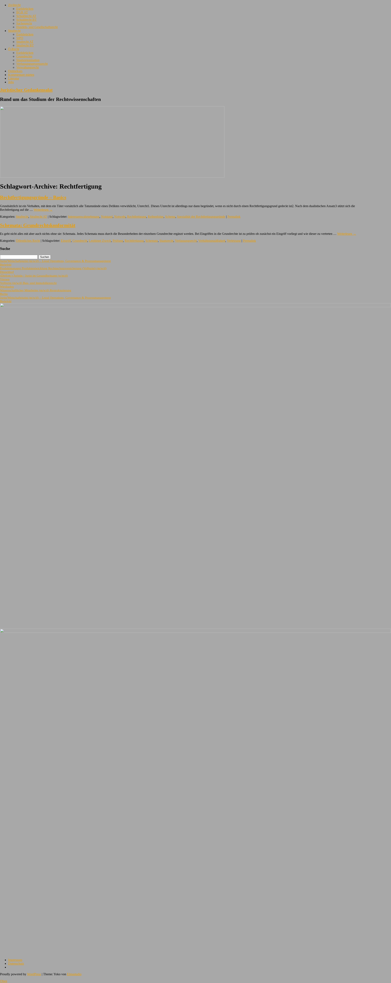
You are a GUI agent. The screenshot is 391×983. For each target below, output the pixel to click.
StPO (19, 38)
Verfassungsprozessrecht (32, 63)
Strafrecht (14, 30)
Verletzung (234, 240)
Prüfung (118, 240)
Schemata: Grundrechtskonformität (37, 225)
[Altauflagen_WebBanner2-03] (195, 631)
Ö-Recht (13, 49)
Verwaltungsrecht (27, 67)
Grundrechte (24, 56)
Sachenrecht (24, 23)
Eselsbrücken (24, 8)
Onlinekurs (15, 71)
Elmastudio (74, 974)
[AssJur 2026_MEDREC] (195, 306)
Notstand (107, 216)
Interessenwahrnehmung (83, 216)
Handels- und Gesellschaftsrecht (37, 27)
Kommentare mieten (21, 74)
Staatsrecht (166, 240)
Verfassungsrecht (186, 240)
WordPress (34, 974)
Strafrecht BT (25, 45)
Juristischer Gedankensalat (26, 89)
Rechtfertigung (136, 216)
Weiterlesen (43, 209)
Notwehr (119, 216)
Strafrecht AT (24, 41)
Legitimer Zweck (100, 240)
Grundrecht (79, 240)
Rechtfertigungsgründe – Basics (33, 197)
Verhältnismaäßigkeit (211, 240)
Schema (170, 216)
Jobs (11, 82)
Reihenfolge (156, 216)
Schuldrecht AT (26, 16)
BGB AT (22, 12)
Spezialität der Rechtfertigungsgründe (201, 216)
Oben (3, 981)
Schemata (151, 240)
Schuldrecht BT (26, 19)
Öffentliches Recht (28, 240)
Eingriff (66, 240)
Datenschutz (16, 963)
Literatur (13, 78)
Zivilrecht (14, 5)
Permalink (234, 216)
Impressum (15, 960)
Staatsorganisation (28, 60)
